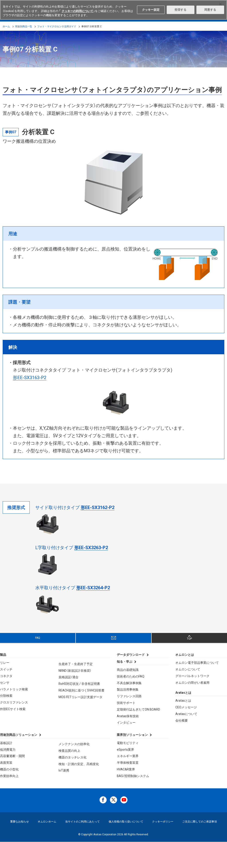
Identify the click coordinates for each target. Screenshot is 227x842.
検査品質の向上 (69, 750)
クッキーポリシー (162, 821)
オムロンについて (187, 669)
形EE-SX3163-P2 (29, 377)
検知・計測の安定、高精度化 (79, 764)
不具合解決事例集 (129, 683)
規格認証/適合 (68, 677)
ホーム (6, 26)
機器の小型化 (9, 769)
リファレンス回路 (129, 696)
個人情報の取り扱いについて (126, 821)
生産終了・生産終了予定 (76, 664)
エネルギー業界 (128, 756)
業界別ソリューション (132, 734)
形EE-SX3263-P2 (91, 547)
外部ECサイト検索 (12, 709)
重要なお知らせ (19, 821)
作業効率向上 (9, 776)
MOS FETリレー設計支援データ (80, 697)
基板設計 (6, 743)
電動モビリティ (128, 743)
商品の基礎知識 (128, 670)
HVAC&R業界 (126, 769)
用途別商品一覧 (23, 26)
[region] (113, 10)
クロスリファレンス (14, 702)
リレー (4, 662)
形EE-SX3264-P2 (93, 587)
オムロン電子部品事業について (197, 662)
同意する (210, 9)
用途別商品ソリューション (18, 734)
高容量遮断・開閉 (12, 756)
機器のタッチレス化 (72, 757)
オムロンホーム (47, 821)
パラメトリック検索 (14, 689)
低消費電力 (8, 749)
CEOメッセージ (186, 707)
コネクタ (6, 676)
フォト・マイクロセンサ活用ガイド (56, 26)
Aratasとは (183, 700)
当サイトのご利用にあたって (82, 821)
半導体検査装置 (128, 762)
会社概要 (181, 720)
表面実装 (6, 762)
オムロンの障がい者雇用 (192, 682)
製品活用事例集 (128, 689)
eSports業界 (125, 749)
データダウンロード (131, 654)
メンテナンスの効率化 (74, 744)
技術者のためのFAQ (130, 676)
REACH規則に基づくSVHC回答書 (81, 690)
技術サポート (126, 703)
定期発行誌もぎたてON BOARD (138, 709)
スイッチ (6, 669)
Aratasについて (186, 714)
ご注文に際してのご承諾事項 (199, 821)
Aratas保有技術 (128, 716)
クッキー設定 (151, 9)
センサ (4, 682)
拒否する (180, 9)
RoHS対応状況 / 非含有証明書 (79, 683)
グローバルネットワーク (192, 676)
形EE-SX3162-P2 (97, 507)
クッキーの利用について (77, 11)
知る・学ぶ (124, 661)
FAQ (37, 637)
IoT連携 (64, 770)
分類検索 (6, 695)
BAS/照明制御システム (133, 776)
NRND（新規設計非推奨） (75, 670)
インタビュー (126, 722)
